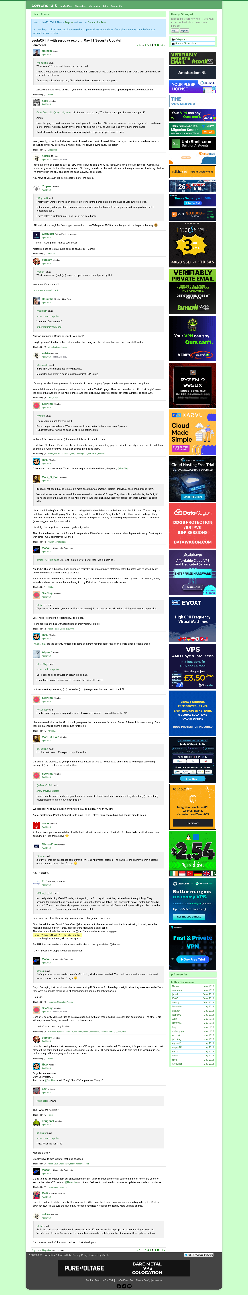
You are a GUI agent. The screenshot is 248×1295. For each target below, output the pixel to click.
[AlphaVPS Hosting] (193, 572)
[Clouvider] (193, 666)
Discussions (80, 6)
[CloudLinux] (193, 900)
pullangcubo (82, 453)
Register (184, 30)
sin (55, 453)
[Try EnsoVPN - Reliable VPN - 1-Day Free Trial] (193, 200)
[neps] (36, 102)
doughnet (48, 1121)
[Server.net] (193, 72)
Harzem (47, 50)
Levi (44, 1088)
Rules (105, 6)
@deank (40, 271)
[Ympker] (36, 188)
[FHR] (36, 883)
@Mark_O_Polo (44, 785)
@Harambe (71, 1182)
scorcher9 (94, 1031)
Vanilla (105, 1255)
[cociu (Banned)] (36, 825)
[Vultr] (193, 129)
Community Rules (97, 22)
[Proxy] (193, 760)
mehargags (61, 542)
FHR (50, 398)
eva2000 (70, 629)
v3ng (55, 398)
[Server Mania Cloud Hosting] (193, 479)
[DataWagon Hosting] (193, 526)
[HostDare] (193, 157)
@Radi (40, 1226)
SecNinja (47, 403)
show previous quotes (47, 316)
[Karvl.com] (193, 432)
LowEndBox (66, 6)
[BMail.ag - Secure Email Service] (193, 58)
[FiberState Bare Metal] (193, 385)
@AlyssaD (42, 198)
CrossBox (52, 150)
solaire (46, 155)
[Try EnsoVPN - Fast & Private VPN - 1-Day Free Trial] (193, 947)
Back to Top (92, 1280)
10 (158, 45)
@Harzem (41, 605)
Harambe (47, 299)
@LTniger (41, 1133)
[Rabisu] (193, 853)
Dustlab (101, 453)
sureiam (47, 259)
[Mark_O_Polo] (36, 479)
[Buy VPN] (193, 115)
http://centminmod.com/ (45, 290)
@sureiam (41, 310)
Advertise (157, 1280)
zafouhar (104, 1031)
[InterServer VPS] (193, 244)
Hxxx (60, 453)
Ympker (47, 186)
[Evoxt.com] (193, 619)
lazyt (73, 453)
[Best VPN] (193, 338)
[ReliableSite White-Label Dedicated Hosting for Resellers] (193, 171)
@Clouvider (42, 365)
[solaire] (36, 157)
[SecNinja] (36, 405)
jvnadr (61, 1164)
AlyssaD (47, 652)
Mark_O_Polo (50, 477)
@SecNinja (42, 62)
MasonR (51, 542)
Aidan (50, 629)
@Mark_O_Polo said (47, 560)
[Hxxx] (36, 461)
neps (45, 100)
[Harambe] (36, 301)
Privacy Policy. (80, 1255)
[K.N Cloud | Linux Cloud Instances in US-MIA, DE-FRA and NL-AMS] (193, 214)
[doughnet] (36, 1122)
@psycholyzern (61, 112)
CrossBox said (44, 112)
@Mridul (40, 415)
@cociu (40, 856)
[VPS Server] (193, 101)
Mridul (50, 453)
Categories (94, 6)
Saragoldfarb (83, 1031)
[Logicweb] (193, 713)
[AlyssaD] (36, 654)
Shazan (51, 254)
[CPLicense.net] (193, 86)
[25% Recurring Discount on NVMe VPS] (193, 186)
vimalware (92, 453)
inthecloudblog (54, 347)
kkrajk (64, 347)
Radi (45, 1193)
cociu (45, 823)
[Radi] (36, 1195)
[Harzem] (36, 52)
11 (161, 45)
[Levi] (36, 1090)
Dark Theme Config (140, 1280)
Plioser (69, 1002)
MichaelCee (49, 844)
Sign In (175, 30)
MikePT (51, 94)
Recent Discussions (185, 43)
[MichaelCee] (36, 846)
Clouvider (48, 233)
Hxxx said (41, 1100)
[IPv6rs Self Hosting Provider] (193, 143)
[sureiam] (36, 261)
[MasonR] (36, 549)
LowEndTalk (44, 5)
